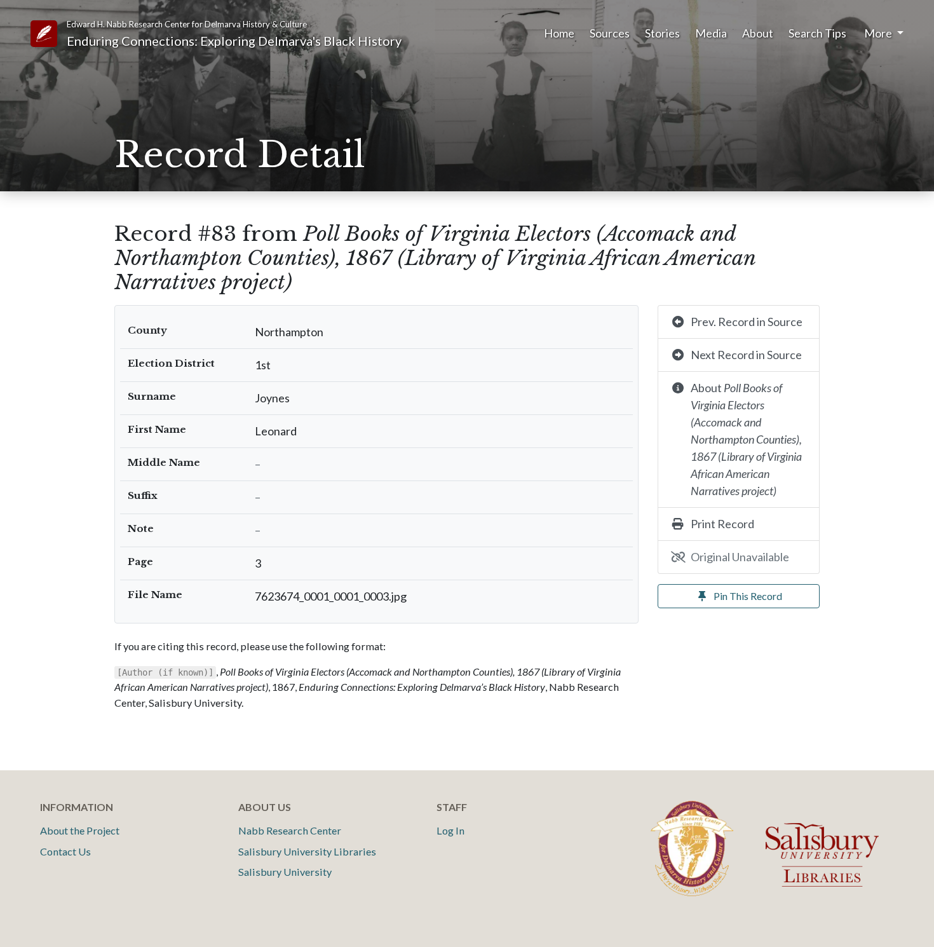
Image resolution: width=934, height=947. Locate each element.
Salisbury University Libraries (307, 851)
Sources (610, 33)
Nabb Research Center (289, 830)
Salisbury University (285, 872)
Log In (450, 830)
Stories (662, 33)
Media (711, 33)
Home (559, 33)
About (757, 33)
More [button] (879, 33)
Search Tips (817, 33)
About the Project (79, 830)
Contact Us (65, 851)
